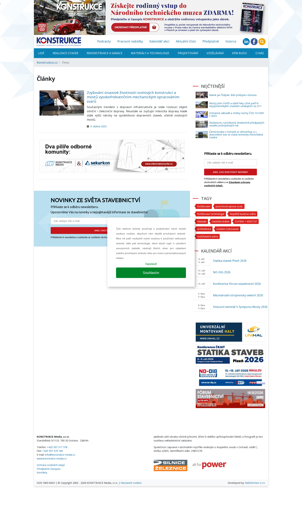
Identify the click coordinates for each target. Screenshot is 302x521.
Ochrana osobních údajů (51, 465)
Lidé (41, 53)
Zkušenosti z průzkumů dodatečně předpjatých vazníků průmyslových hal (236, 124)
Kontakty (42, 472)
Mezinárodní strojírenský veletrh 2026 (238, 295)
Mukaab (201, 221)
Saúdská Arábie (220, 221)
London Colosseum (227, 229)
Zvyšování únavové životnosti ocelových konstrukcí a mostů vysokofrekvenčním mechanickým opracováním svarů (133, 97)
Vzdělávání (215, 53)
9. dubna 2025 (98, 126)
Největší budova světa (243, 214)
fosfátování (203, 206)
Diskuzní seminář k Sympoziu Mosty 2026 (240, 307)
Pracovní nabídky (130, 41)
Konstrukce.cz (47, 62)
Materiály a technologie (150, 53)
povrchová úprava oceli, (229, 206)
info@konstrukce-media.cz (60, 454)
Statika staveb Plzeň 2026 (229, 261)
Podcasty (104, 41)
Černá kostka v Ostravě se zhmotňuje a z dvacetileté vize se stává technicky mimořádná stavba (236, 134)
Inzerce (230, 41)
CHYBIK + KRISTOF (246, 221)
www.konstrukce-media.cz (52, 458)
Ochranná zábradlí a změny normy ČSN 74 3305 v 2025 (236, 114)
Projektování (188, 53)
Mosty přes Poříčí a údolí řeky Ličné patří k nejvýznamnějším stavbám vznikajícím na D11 (235, 105)
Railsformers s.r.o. (255, 482)
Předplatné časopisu (48, 468)
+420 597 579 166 (52, 450)
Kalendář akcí (159, 41)
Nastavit (151, 264)
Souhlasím (151, 273)
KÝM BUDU (239, 53)
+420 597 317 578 (57, 447)
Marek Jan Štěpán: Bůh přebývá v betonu (233, 95)
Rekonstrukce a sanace (104, 53)
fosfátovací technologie (210, 214)
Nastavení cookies (131, 482)
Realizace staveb (65, 53)
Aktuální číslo (186, 41)
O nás (260, 53)
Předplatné (210, 41)
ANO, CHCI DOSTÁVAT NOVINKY (230, 172)
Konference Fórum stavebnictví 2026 (237, 284)
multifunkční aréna (207, 236)
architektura (204, 229)
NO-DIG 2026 (221, 272)
